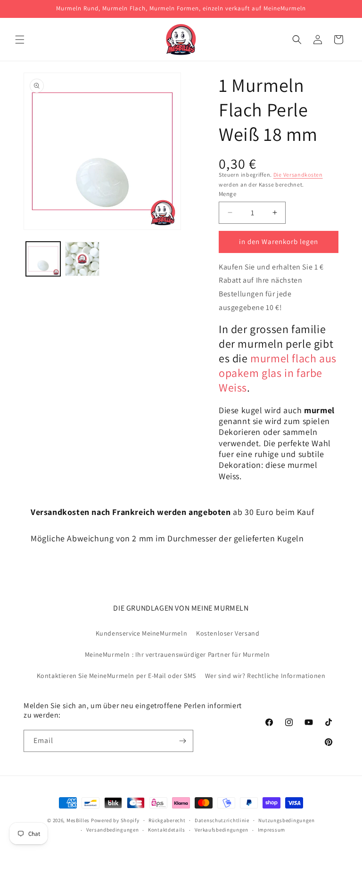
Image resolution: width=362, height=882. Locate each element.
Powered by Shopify (115, 820)
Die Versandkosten (298, 174)
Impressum (271, 829)
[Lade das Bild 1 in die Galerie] (43, 259)
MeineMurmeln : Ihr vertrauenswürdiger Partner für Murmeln (177, 654)
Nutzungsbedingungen (286, 820)
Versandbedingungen (112, 829)
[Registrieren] (182, 741)
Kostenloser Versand (227, 633)
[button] (19, 39)
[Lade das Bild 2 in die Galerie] (82, 259)
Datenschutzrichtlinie (222, 820)
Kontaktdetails (166, 829)
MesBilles (78, 820)
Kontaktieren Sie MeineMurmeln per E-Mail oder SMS (116, 675)
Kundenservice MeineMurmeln (142, 633)
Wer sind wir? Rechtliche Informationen (265, 675)
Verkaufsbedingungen (221, 829)
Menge (227, 194)
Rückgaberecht (166, 820)
